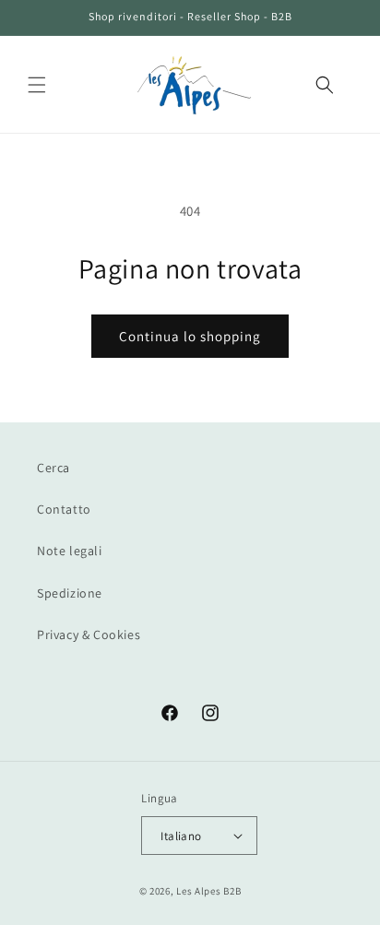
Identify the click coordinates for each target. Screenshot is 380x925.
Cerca (53, 467)
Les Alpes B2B (208, 890)
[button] (37, 85)
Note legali (69, 550)
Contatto (64, 509)
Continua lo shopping (190, 336)
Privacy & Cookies (88, 634)
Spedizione (69, 593)
